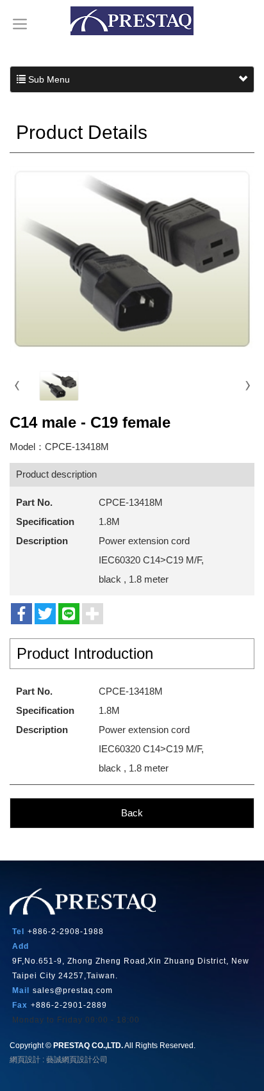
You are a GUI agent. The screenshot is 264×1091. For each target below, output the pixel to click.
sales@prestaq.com (73, 990)
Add (20, 946)
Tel (18, 931)
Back (132, 812)
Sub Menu (48, 79)
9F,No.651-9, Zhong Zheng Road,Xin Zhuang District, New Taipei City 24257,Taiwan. (130, 968)
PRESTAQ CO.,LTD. (132, 20)
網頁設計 (25, 1059)
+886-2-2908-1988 (66, 931)
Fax (20, 1005)
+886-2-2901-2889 (69, 1005)
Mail (20, 990)
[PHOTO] (132, 259)
